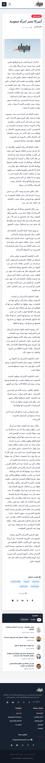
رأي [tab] (39, 619)
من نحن (19, 713)
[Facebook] (32, 600)
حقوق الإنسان (35, 586)
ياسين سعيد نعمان (28, 632)
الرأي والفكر (39, 721)
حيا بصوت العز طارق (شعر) (24, 645)
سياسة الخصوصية (15, 717)
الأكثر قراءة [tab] (24, 619)
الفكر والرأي (36, 16)
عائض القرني (38, 26)
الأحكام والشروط (16, 721)
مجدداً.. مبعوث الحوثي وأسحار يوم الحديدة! (19, 637)
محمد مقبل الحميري (28, 658)
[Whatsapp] (18, 600)
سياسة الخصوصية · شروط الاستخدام (22, 758)
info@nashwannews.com (21, 740)
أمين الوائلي (30, 640)
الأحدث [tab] (33, 619)
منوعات (40, 728)
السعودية (26, 581)
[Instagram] (18, 702)
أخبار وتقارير (38, 717)
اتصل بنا (18, 725)
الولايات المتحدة (15, 581)
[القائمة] (4, 4)
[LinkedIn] (22, 600)
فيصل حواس (30, 648)
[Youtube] (13, 702)
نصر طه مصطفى (29, 668)
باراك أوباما (35, 581)
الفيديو (40, 725)
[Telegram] (13, 600)
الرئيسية (40, 713)
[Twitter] (27, 600)
